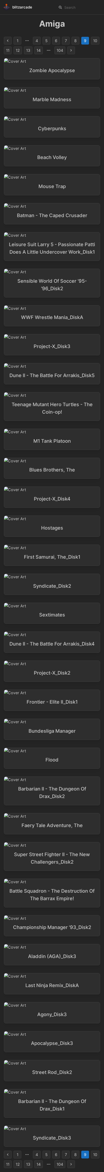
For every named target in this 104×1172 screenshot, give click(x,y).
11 (7, 50)
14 (39, 50)
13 (28, 50)
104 (60, 50)
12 (18, 50)
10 (95, 40)
